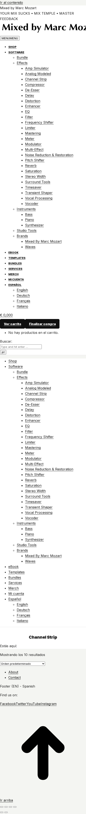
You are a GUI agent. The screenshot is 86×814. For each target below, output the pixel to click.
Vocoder (31, 203)
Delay (29, 95)
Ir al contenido (11, 2)
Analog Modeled (38, 74)
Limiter (30, 128)
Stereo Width (35, 176)
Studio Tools (27, 230)
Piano (29, 220)
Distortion (32, 101)
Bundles (15, 263)
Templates (16, 258)
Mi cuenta (16, 279)
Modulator (33, 144)
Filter (29, 117)
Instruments (26, 209)
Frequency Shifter (39, 122)
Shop (12, 46)
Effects (22, 63)
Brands (22, 236)
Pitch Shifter (34, 160)
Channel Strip (36, 79)
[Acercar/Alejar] (14, 807)
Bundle (22, 57)
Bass (29, 214)
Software (16, 52)
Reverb (31, 165)
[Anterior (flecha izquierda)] (1, 812)
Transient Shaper (39, 193)
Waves (30, 247)
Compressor (35, 84)
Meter (29, 139)
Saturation (33, 171)
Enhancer (32, 106)
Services (15, 268)
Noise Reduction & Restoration (49, 155)
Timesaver (33, 187)
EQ (27, 111)
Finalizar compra (42, 324)
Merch (13, 274)
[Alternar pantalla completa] (10, 807)
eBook (13, 252)
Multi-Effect (34, 149)
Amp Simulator (37, 68)
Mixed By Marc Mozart (43, 241)
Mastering (33, 133)
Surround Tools (37, 182)
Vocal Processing (38, 198)
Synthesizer (34, 225)
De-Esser (32, 90)
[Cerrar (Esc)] (1, 807)
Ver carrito (12, 324)
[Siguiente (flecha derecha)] (6, 812)
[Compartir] (6, 807)
